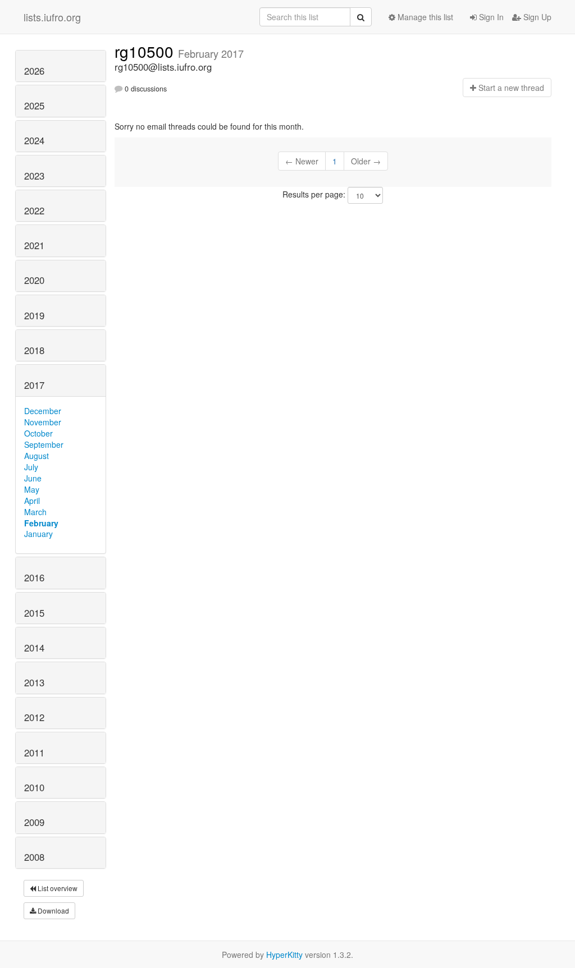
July (31, 466)
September (43, 444)
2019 (34, 315)
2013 (34, 682)
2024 (34, 140)
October (38, 433)
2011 (34, 752)
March (35, 511)
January (38, 533)
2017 (34, 385)
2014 (34, 647)
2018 (34, 350)
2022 (34, 210)
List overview (56, 888)
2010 (34, 787)
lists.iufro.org (52, 17)
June (33, 478)
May (31, 489)
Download (52, 910)
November (42, 422)
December (42, 410)
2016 (34, 577)
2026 (34, 70)
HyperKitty (284, 954)
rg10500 (146, 51)
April (32, 500)
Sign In (490, 16)
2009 (34, 822)
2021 (34, 245)
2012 (34, 717)
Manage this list (424, 16)
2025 (34, 105)
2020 (34, 280)
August (36, 455)
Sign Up (536, 16)
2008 (34, 857)
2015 (34, 613)
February (41, 523)
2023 (34, 175)
